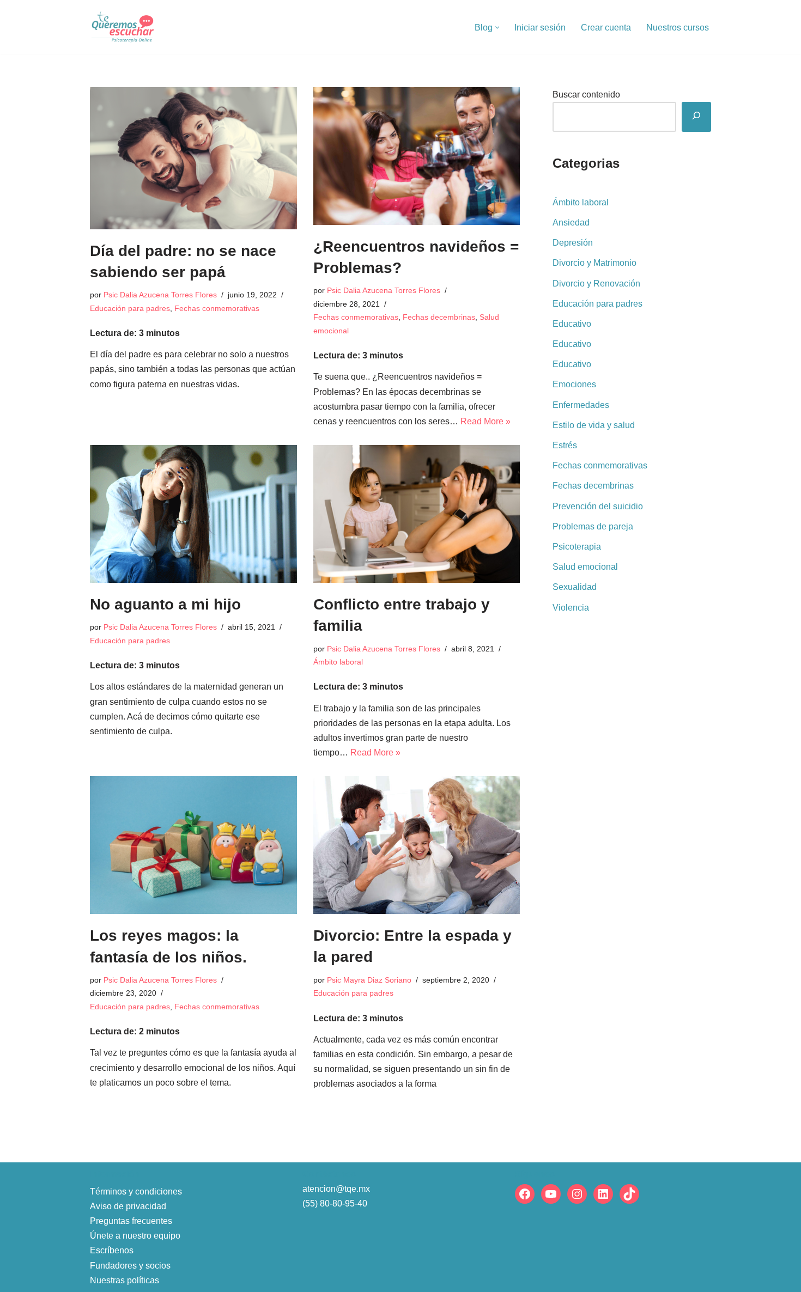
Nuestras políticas (124, 1280)
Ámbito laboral (338, 661)
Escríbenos (112, 1250)
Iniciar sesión (540, 27)
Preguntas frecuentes (131, 1221)
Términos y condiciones (136, 1191)
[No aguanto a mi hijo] (193, 514)
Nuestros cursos (677, 27)
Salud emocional (585, 566)
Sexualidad (575, 587)
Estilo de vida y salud (594, 425)
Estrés (565, 445)
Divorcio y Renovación (596, 283)
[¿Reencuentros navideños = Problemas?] (416, 156)
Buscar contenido (586, 94)
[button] (497, 27)
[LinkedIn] (603, 1194)
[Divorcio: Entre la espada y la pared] (416, 845)
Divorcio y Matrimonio (594, 262)
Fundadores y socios (130, 1265)
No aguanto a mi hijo (165, 604)
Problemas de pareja (593, 526)
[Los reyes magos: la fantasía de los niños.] (193, 845)
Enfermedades (581, 405)
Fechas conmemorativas (216, 308)
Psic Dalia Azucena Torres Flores (160, 294)
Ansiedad (571, 222)
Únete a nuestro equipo (135, 1235)
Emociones (574, 384)
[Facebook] (525, 1194)
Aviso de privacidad (128, 1206)
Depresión (573, 242)
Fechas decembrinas (439, 317)
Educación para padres (130, 308)
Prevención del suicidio (598, 506)
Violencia (571, 607)
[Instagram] (577, 1194)
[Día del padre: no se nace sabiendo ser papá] (193, 158)
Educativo (572, 323)
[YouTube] (551, 1194)
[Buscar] (696, 117)
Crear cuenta (606, 27)
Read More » (485, 421)
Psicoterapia (577, 546)
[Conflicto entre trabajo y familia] (416, 514)
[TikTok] (629, 1194)
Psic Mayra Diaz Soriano (369, 980)
